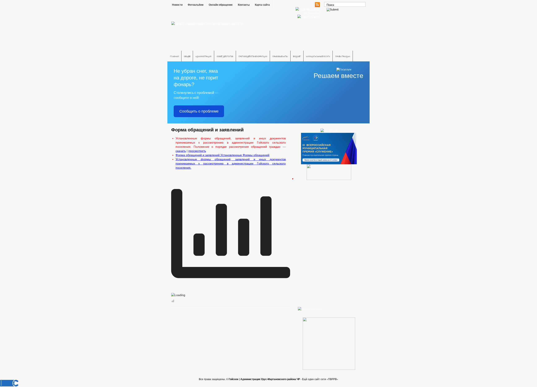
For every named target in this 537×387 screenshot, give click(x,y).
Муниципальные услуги (318, 56)
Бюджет (297, 56)
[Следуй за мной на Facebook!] (308, 12)
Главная (174, 56)
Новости (177, 4)
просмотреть (197, 151)
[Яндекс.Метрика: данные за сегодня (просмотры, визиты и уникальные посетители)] (310, 309)
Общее (187, 56)
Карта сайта (262, 4)
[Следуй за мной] (309, 16)
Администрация (203, 56)
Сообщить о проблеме (199, 111)
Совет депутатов (225, 56)
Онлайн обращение (221, 4)
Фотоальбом (195, 4)
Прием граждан (342, 56)
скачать (181, 151)
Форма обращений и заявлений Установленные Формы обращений (222, 155)
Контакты (244, 4)
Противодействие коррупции (253, 56)
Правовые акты (280, 56)
